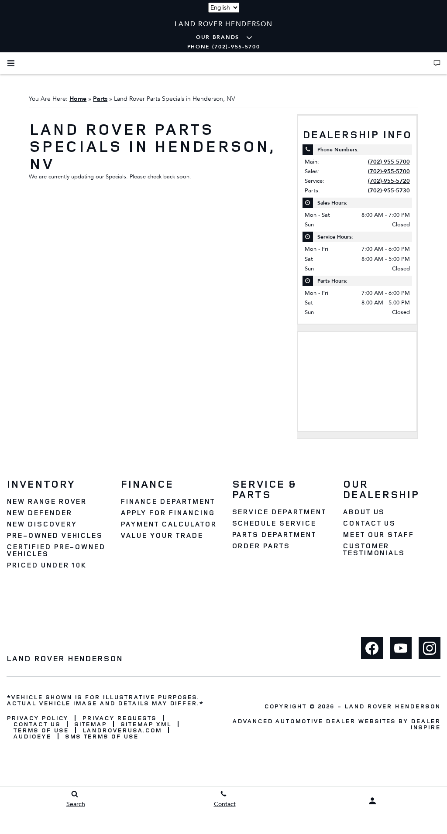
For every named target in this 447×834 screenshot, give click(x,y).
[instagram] (429, 648)
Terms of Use (41, 730)
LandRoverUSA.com (122, 730)
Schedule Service (274, 523)
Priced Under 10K (46, 564)
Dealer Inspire (425, 724)
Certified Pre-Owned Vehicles (56, 550)
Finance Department (167, 501)
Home (77, 99)
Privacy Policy (37, 718)
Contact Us (369, 523)
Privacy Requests (119, 718)
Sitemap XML (145, 724)
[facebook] (372, 648)
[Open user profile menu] (372, 801)
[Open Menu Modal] (11, 63)
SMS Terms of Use (101, 736)
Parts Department (274, 534)
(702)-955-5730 (389, 191)
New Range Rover (46, 501)
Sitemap (90, 724)
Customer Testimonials (374, 549)
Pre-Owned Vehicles (55, 535)
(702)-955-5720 (389, 181)
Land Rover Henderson (392, 706)
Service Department (279, 511)
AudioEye (32, 736)
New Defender (39, 512)
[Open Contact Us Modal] (437, 63)
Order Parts (261, 545)
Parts (100, 99)
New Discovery (41, 523)
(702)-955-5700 (389, 162)
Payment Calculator (168, 523)
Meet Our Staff (378, 534)
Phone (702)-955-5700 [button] (223, 46)
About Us (364, 511)
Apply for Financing (167, 512)
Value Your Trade (161, 535)
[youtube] (401, 648)
